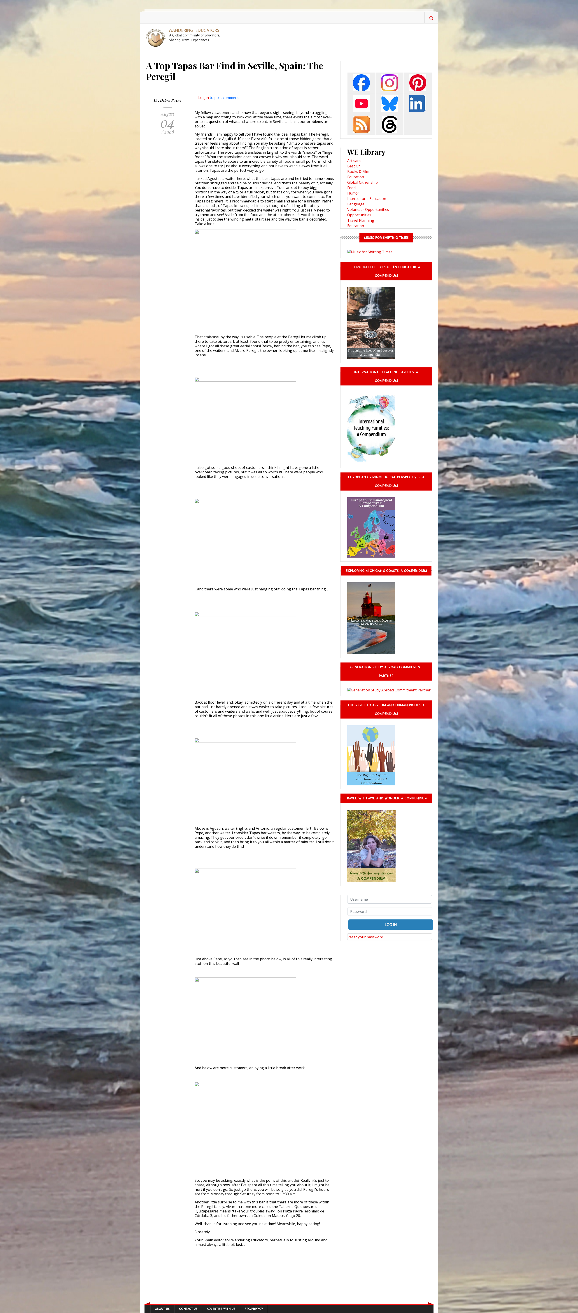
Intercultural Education (366, 198)
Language (355, 204)
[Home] (184, 37)
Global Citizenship (362, 182)
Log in (203, 97)
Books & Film (358, 171)
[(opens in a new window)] (361, 82)
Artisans (354, 160)
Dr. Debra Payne (168, 100)
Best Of (353, 166)
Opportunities (359, 214)
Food (351, 187)
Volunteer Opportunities (368, 209)
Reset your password (365, 937)
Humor (353, 193)
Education (355, 176)
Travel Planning (360, 220)
